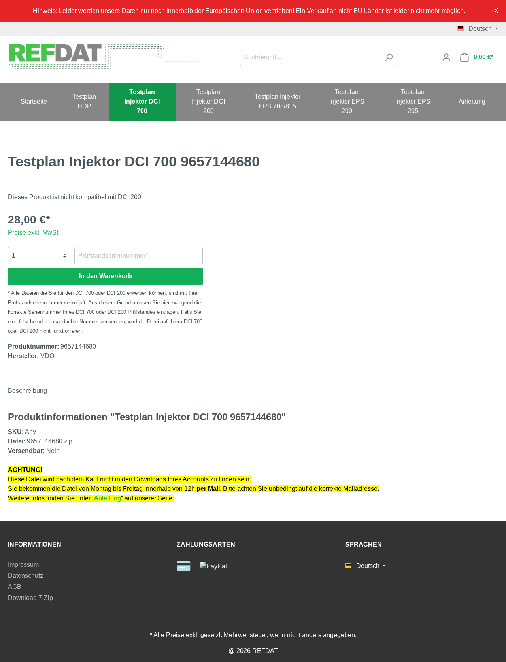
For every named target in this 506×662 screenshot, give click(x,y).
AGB (14, 586)
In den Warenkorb (105, 276)
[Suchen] (389, 57)
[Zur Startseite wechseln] (104, 56)
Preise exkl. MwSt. (34, 232)
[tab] (27, 390)
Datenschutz (25, 575)
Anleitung (107, 498)
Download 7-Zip (30, 597)
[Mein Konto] (446, 57)
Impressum (23, 564)
